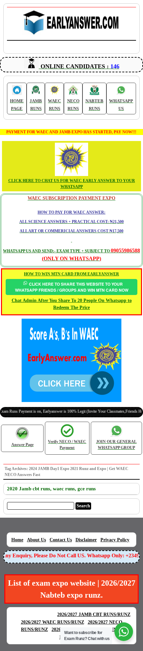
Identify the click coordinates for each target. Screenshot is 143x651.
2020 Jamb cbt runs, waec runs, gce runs (51, 488)
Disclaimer (86, 539)
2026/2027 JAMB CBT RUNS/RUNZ (93, 614)
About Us (36, 539)
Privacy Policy (114, 539)
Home (17, 539)
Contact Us (61, 539)
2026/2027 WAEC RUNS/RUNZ (52, 622)
